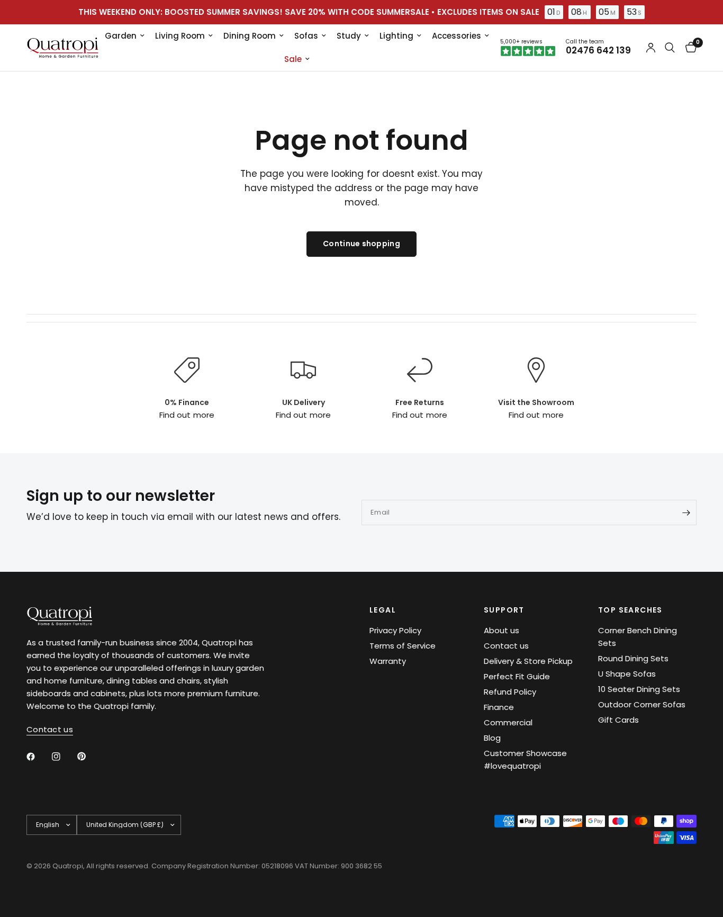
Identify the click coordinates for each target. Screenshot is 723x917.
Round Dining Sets (633, 658)
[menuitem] (125, 36)
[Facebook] (38, 756)
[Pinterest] (89, 756)
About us (501, 630)
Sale (293, 59)
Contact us (506, 645)
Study (349, 35)
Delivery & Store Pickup (528, 661)
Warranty (387, 661)
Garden (121, 35)
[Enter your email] (686, 512)
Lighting (396, 35)
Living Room (180, 35)
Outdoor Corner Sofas (641, 704)
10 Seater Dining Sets (639, 689)
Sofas (306, 35)
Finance (499, 707)
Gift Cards (618, 719)
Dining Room (249, 35)
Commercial (508, 722)
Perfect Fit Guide (517, 676)
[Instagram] (63, 756)
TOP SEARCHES (630, 610)
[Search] (669, 47)
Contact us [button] (49, 729)
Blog (492, 737)
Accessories (456, 35)
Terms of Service (402, 645)
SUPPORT (504, 610)
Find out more (186, 414)
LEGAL (382, 610)
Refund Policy (510, 691)
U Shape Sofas (627, 673)
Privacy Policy (395, 630)
